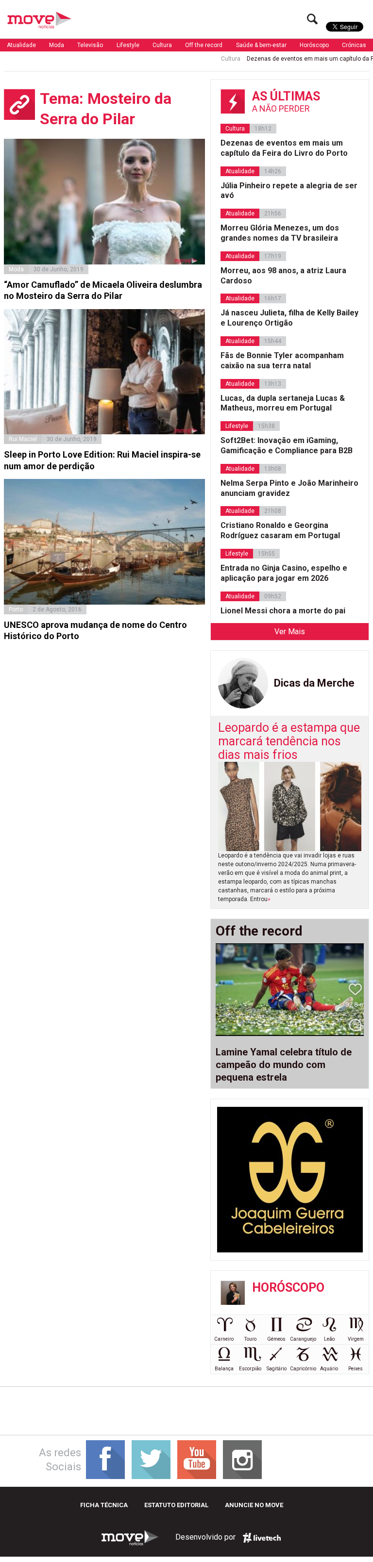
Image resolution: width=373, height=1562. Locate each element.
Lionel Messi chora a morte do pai (282, 610)
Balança (224, 1368)
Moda (56, 45)
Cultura (162, 45)
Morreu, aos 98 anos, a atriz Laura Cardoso (283, 275)
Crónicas (354, 45)
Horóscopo (314, 45)
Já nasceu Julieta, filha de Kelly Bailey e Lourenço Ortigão (289, 318)
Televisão (90, 45)
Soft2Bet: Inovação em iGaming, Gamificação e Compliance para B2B (286, 445)
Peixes (355, 1368)
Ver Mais (289, 631)
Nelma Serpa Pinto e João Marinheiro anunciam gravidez (289, 488)
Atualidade (21, 45)
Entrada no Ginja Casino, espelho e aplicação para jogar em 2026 (283, 573)
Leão (329, 1339)
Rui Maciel (23, 439)
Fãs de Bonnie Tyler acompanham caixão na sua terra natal (282, 360)
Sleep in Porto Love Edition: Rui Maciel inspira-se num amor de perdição (102, 460)
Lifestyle (128, 45)
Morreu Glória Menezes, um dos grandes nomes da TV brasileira (279, 233)
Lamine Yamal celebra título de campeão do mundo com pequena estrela (284, 1064)
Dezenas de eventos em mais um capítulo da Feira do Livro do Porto (284, 148)
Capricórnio (303, 1368)
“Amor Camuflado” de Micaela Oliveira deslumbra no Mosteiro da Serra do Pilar (103, 290)
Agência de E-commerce (261, 1538)
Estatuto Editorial (176, 1505)
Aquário (329, 1368)
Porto (16, 609)
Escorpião (250, 1368)
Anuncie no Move (254, 1505)
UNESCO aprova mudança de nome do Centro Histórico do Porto (95, 630)
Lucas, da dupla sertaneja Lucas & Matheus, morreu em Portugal (282, 403)
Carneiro (224, 1339)
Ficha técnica (104, 1505)
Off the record (203, 45)
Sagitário (277, 1368)
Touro (250, 1339)
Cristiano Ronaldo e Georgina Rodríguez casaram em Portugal (280, 530)
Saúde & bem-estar (261, 45)
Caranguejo (303, 1339)
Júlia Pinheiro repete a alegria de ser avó (288, 190)
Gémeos (276, 1339)
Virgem (356, 1339)
